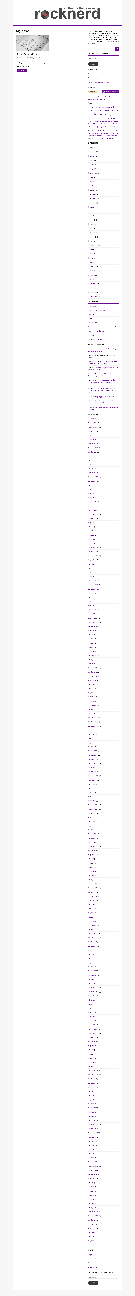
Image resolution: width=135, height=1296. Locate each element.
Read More (21, 70)
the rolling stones (111, 133)
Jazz (91, 207)
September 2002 (93, 1174)
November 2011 (93, 987)
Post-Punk (93, 245)
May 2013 (91, 913)
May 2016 (91, 792)
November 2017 (93, 718)
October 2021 (92, 552)
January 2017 (92, 759)
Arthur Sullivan (109, 41)
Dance (92, 164)
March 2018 (92, 701)
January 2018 (92, 709)
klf (113, 124)
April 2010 (91, 1058)
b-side (95, 111)
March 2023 (92, 498)
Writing (92, 292)
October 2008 (92, 1129)
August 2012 (92, 950)
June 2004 (91, 1154)
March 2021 (92, 576)
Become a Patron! (104, 97)
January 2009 (92, 1116)
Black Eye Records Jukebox (96, 310)
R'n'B (91, 258)
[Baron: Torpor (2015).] (32, 43)
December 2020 (93, 585)
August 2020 (92, 593)
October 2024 (92, 452)
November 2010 (93, 1033)
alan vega (91, 107)
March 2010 (92, 1062)
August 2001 (92, 1228)
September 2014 (93, 850)
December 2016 (93, 763)
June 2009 (91, 1095)
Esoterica (93, 173)
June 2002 (91, 1187)
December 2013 (93, 884)
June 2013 (91, 909)
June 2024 (91, 460)
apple (107, 107)
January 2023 (92, 506)
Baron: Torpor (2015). (27, 54)
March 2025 (92, 439)
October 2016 (92, 772)
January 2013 (92, 929)
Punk (91, 254)
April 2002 (91, 1195)
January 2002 (92, 1208)
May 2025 (91, 435)
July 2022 (91, 527)
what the (104, 135)
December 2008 (93, 1120)
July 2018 (91, 684)
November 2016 (93, 767)
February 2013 (92, 925)
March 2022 (92, 539)
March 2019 (92, 651)
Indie (91, 190)
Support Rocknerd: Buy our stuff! (98, 82)
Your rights (93, 296)
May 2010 (91, 1054)
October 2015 (92, 813)
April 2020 (91, 606)
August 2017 (92, 730)
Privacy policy (92, 78)
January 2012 (92, 979)
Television (93, 283)
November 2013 (93, 888)
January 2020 (92, 614)
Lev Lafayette (92, 323)
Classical (92, 152)
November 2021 (93, 547)
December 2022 (93, 510)
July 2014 (91, 859)
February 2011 (92, 1021)
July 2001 (91, 1232)
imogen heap (109, 121)
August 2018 (92, 680)
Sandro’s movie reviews (95, 339)
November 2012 (93, 938)
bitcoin (115, 111)
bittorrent (91, 115)
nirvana (95, 127)
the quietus (103, 133)
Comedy (92, 156)
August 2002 (92, 1178)
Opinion (92, 237)
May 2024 (91, 464)
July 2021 (91, 564)
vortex (100, 136)
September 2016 (93, 776)
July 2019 (91, 635)
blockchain (101, 114)
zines (111, 138)
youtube (104, 138)
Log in (90, 1255)
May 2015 (91, 826)
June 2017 (91, 738)
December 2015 (93, 805)
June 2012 (91, 958)
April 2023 (91, 493)
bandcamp (100, 111)
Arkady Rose (92, 306)
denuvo (104, 119)
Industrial (93, 194)
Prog (32, 58)
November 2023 (93, 477)
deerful (100, 119)
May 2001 (91, 1241)
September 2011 (93, 992)
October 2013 (92, 892)
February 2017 (92, 755)
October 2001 (92, 1220)
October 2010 (92, 1037)
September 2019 (93, 626)
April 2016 (91, 797)
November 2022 (93, 514)
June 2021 (91, 568)
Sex (91, 279)
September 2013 (93, 896)
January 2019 (92, 660)
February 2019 (92, 655)
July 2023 (91, 485)
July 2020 (91, 597)
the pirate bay (95, 133)
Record (37, 58)
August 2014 (92, 855)
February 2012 (92, 975)
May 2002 (91, 1191)
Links (91, 211)
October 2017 (92, 722)
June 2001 (91, 1237)
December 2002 (93, 1162)
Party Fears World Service (96, 331)
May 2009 (91, 1100)
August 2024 (92, 456)
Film (91, 177)
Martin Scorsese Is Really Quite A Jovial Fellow (103, 327)
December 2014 (93, 842)
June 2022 (91, 531)
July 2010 (91, 1050)
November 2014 (93, 846)
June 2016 (91, 788)
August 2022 (92, 523)
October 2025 (92, 431)
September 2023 (93, 481)
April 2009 (91, 1104)
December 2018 (93, 664)
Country (92, 160)
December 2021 (93, 543)
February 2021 (92, 581)
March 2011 (92, 1017)
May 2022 (91, 535)
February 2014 (92, 875)
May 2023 (91, 489)
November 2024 (93, 448)
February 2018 (92, 705)
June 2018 (91, 689)
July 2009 (91, 1091)
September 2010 (93, 1041)
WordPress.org (93, 1267)
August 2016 (92, 780)
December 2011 (93, 983)
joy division (101, 124)
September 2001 (93, 1224)
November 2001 (93, 1216)
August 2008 (92, 1137)
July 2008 (91, 1141)
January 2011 (92, 1025)
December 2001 (93, 1212)
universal (94, 135)
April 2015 (91, 830)
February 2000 (92, 1245)
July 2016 (91, 784)
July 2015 (91, 821)
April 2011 (91, 1012)
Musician (93, 232)
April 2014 (91, 867)
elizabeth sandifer (94, 121)
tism (89, 136)
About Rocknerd (93, 74)
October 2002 (92, 1170)
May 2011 (91, 1008)
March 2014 (92, 871)
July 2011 (91, 1000)
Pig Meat (91, 335)
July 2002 (91, 1183)
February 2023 (92, 502)
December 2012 (93, 934)
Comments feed (93, 1263)
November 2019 (93, 622)
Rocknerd (93, 275)
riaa (109, 126)
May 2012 (91, 963)
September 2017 (93, 726)
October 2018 (92, 672)
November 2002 (93, 1166)
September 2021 (93, 556)
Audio (92, 147)
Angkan (90, 407)
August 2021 (92, 560)
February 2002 (92, 1203)
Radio (92, 262)
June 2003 (91, 1158)
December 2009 (93, 1071)
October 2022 (92, 518)
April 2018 (91, 697)
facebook (103, 121)
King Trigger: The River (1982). (104, 397)
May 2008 (91, 1149)
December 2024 (93, 444)
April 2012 (91, 967)
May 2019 (91, 643)
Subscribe (93, 64)
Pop (91, 241)
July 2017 (91, 734)
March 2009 (92, 1108)
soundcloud (98, 130)
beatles (108, 110)
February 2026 (92, 423)
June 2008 (91, 1145)
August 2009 (92, 1087)
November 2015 (93, 809)
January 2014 (92, 880)
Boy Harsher (112, 115)
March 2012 (92, 971)
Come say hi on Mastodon (96, 99)
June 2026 (91, 419)
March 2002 (92, 1199)
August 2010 (92, 1046)
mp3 (91, 228)
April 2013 (91, 917)
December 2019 (93, 618)
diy (108, 119)
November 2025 (93, 427)
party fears (102, 126)
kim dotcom (108, 124)
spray (113, 130)
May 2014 (91, 863)
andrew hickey (99, 107)
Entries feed (92, 1259)
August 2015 (92, 817)
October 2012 (92, 942)
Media (92, 220)
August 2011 (92, 996)
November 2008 (93, 1124)
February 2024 (92, 469)
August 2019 (92, 630)
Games (92, 181)
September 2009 (93, 1083)
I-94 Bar (90, 318)
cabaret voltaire (92, 119)
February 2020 (92, 610)
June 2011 (91, 1004)
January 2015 (92, 838)
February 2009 (92, 1112)
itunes (95, 124)
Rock (91, 271)
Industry (92, 198)
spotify (107, 130)
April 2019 (91, 647)
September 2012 (93, 946)
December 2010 (93, 1029)
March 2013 (92, 921)
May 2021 (91, 572)
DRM (112, 118)
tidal (118, 133)
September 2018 (93, 676)
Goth (91, 186)
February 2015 (92, 834)
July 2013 (91, 904)
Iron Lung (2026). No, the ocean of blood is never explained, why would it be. (103, 382)
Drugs (92, 169)
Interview (93, 203)
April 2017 (91, 747)
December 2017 (93, 713)
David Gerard (92, 314)
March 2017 (92, 751)
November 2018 (93, 668)
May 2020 (91, 601)
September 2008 (93, 1133)
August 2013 (92, 900)
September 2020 (93, 589)
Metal (92, 224)
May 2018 (91, 693)
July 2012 (91, 954)
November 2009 (93, 1075)
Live (91, 215)
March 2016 (92, 801)
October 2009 (92, 1079)
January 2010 (92, 1066)
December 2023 (93, 473)
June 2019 (91, 639)
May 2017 (91, 743)
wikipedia (96, 138)
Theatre (92, 288)
